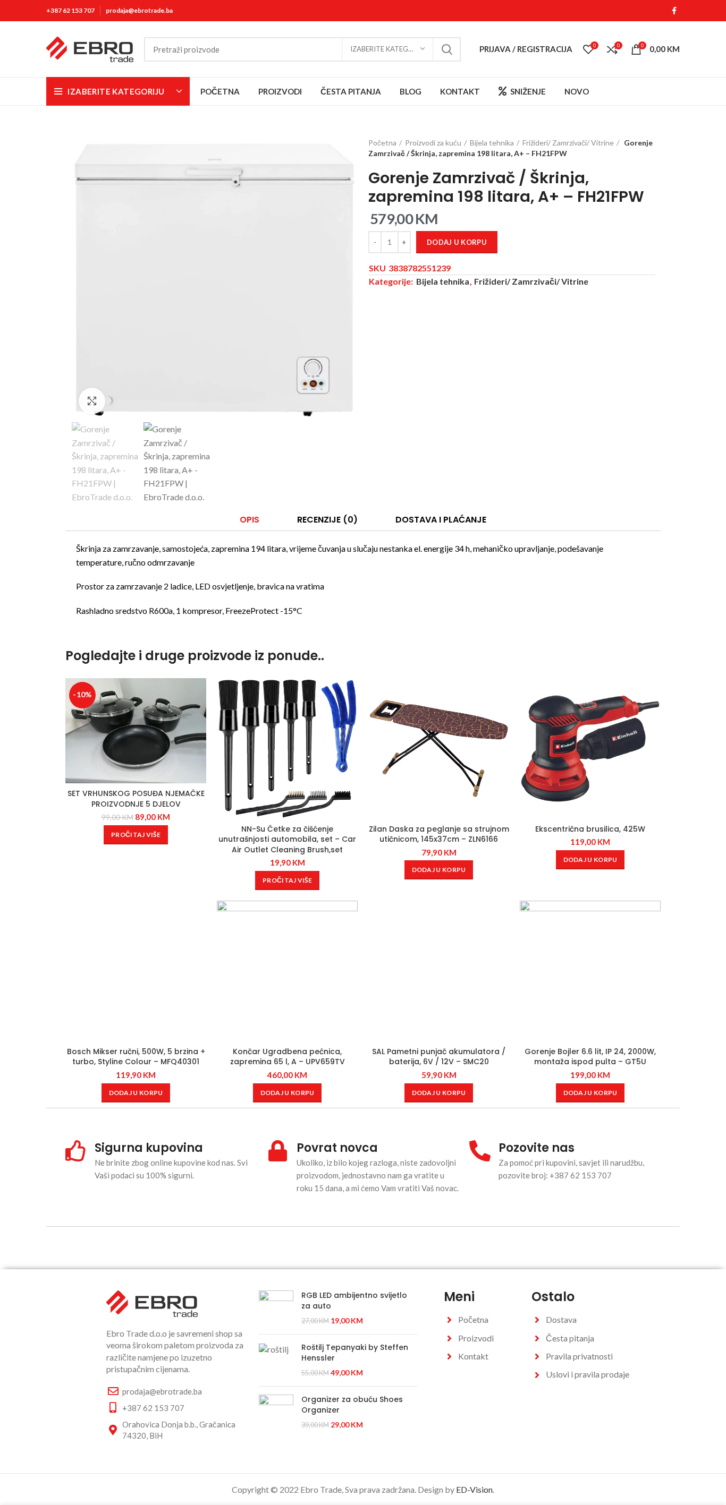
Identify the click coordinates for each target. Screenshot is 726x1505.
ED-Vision (474, 1489)
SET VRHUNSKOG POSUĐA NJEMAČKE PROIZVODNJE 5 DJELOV (136, 798)
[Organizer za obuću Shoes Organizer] (276, 1412)
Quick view (198, 719)
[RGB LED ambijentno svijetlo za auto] (276, 1308)
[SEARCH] (446, 49)
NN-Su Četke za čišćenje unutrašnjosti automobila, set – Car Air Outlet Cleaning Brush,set (287, 839)
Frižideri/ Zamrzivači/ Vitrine (568, 142)
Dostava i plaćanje (440, 520)
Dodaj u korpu (457, 242)
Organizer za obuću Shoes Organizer (352, 1405)
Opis (249, 520)
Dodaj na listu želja (198, 743)
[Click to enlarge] (92, 401)
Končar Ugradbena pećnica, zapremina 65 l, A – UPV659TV (287, 1056)
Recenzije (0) (327, 520)
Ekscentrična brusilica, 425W (590, 829)
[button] (439, 869)
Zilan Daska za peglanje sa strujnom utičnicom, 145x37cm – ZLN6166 (439, 834)
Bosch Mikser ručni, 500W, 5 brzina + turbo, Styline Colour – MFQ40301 (136, 1056)
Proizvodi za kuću (433, 142)
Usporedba (198, 695)
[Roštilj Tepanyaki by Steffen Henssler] (276, 1360)
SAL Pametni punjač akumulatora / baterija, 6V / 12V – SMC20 (438, 1056)
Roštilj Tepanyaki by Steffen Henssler (354, 1352)
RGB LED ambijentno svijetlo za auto (354, 1300)
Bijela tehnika (492, 142)
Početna (382, 142)
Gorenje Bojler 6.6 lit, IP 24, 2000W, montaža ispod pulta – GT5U (590, 1056)
